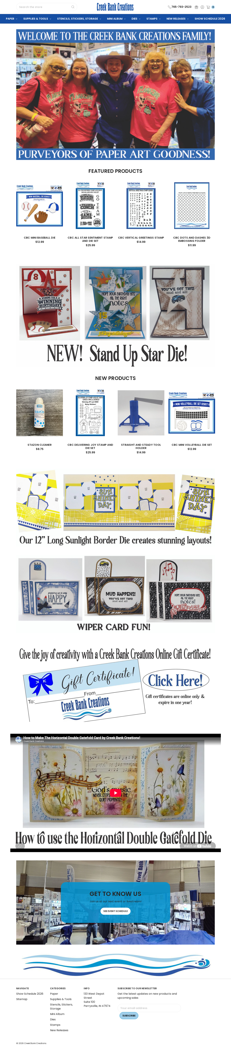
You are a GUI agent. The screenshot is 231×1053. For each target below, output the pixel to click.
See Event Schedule (115, 911)
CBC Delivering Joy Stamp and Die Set (90, 446)
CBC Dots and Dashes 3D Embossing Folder (192, 239)
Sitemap (21, 999)
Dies (135, 19)
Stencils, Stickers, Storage (78, 19)
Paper (10, 19)
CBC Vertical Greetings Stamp (141, 238)
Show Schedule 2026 (210, 19)
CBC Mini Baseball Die (39, 238)
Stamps (152, 19)
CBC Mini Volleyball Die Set (192, 445)
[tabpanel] (39, 214)
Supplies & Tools (36, 19)
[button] (115, 684)
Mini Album (115, 19)
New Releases (176, 19)
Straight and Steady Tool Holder (141, 446)
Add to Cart (39, 222)
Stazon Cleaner (40, 445)
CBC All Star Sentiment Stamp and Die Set (90, 239)
